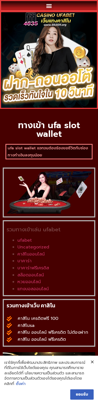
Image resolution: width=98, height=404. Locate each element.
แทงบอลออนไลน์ (33, 289)
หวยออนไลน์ (29, 282)
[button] (49, 5)
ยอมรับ (82, 394)
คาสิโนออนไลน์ (31, 254)
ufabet (24, 240)
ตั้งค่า (21, 384)
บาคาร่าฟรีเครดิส (33, 268)
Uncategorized (33, 247)
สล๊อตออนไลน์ (30, 275)
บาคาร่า (24, 261)
